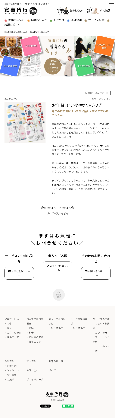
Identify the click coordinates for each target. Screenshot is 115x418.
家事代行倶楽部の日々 (97, 93)
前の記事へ (50, 207)
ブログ (52, 370)
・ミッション (11, 370)
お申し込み (76, 10)
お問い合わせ (34, 370)
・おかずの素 (100, 332)
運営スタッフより (101, 99)
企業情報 (9, 361)
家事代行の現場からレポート (20, 32)
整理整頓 (76, 20)
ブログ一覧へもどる (57, 213)
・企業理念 (10, 365)
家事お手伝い (16, 20)
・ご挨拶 (9, 379)
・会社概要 (10, 375)
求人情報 (105, 10)
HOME (6, 32)
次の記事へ (65, 207)
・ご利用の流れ (12, 332)
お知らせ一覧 (56, 361)
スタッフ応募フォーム (59, 268)
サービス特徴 (96, 20)
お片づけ (59, 20)
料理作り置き (39, 20)
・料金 (8, 328)
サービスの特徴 (101, 319)
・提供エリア (11, 337)
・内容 (8, 323)
